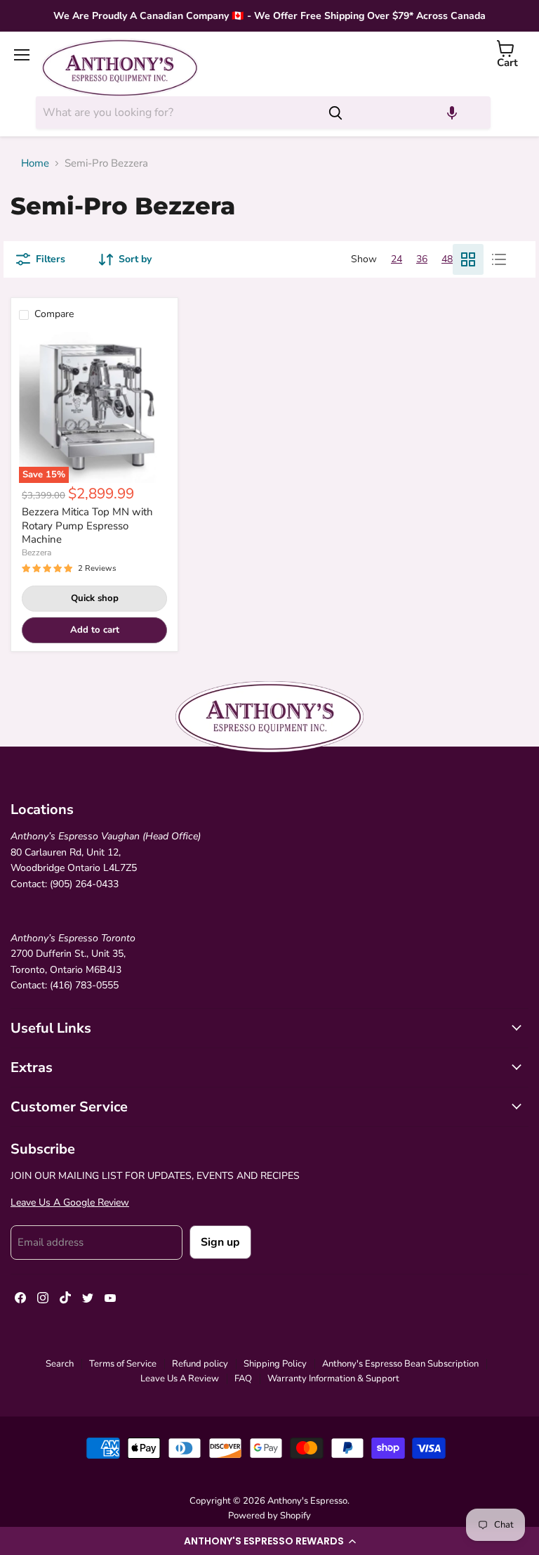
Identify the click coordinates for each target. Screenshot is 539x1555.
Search (60, 1363)
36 (421, 259)
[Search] (335, 112)
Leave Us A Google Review (70, 1202)
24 (396, 259)
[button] (269, 1541)
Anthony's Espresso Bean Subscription (400, 1363)
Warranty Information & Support (333, 1378)
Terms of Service (123, 1363)
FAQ (243, 1378)
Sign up (220, 1242)
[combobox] (176, 112)
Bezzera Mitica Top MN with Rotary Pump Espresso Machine (87, 525)
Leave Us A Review (179, 1378)
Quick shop (95, 598)
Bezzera (36, 552)
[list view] (499, 259)
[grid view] (468, 259)
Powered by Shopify (269, 1515)
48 (447, 259)
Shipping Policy (275, 1363)
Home (35, 163)
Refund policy (200, 1363)
